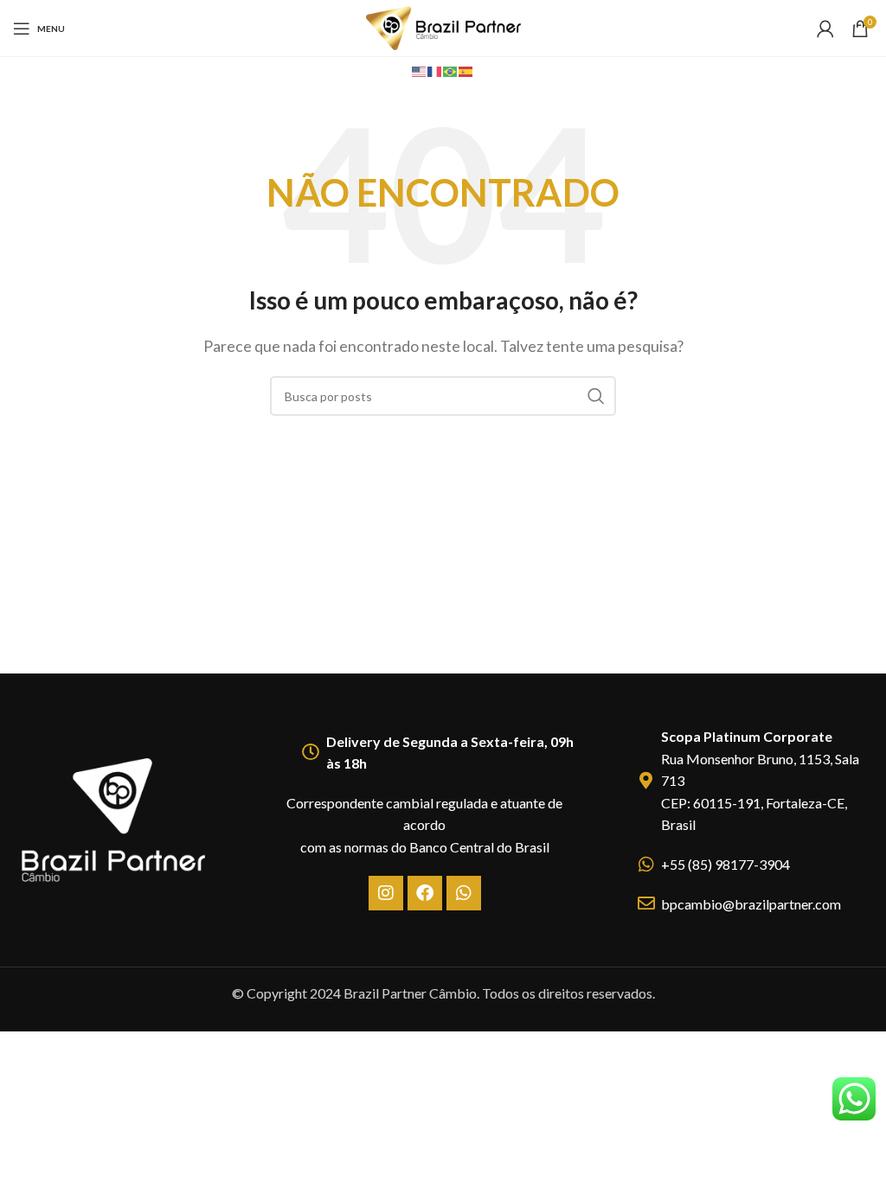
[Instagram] (386, 893)
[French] (435, 69)
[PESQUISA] (596, 396)
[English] (419, 69)
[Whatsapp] (463, 893)
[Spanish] (466, 69)
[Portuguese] (451, 69)
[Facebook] (425, 893)
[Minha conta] (825, 28)
